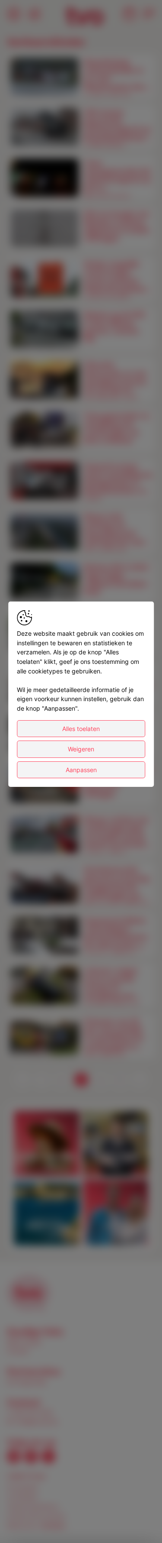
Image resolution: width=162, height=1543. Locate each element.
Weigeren (81, 749)
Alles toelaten (81, 728)
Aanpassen (81, 769)
